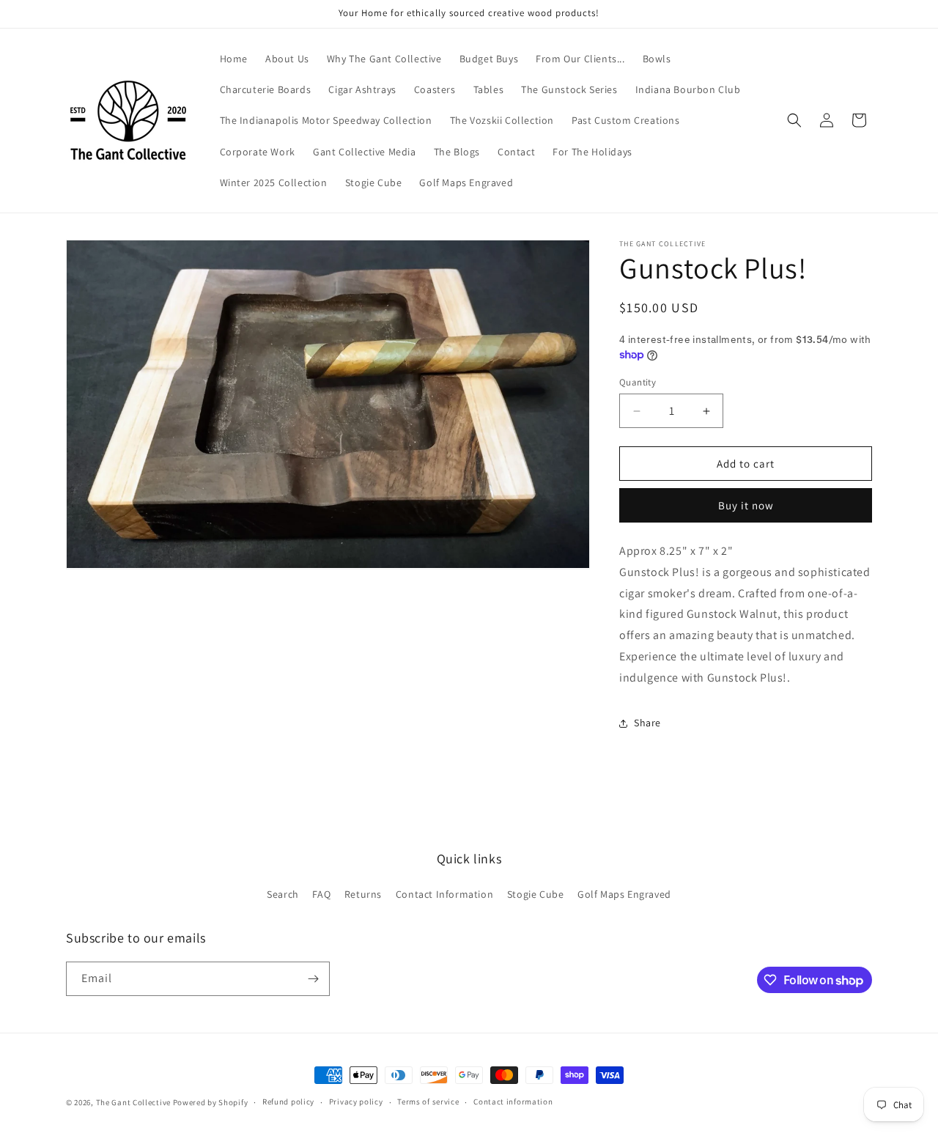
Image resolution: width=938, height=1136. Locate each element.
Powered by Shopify (210, 1102)
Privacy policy (356, 1101)
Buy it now (746, 505)
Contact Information (444, 894)
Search (283, 894)
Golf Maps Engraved (624, 894)
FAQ (321, 894)
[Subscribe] (313, 979)
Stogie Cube (535, 894)
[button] (794, 120)
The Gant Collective (133, 1102)
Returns (363, 894)
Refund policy (288, 1101)
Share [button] (647, 722)
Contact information (513, 1101)
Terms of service (428, 1101)
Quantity (637, 382)
